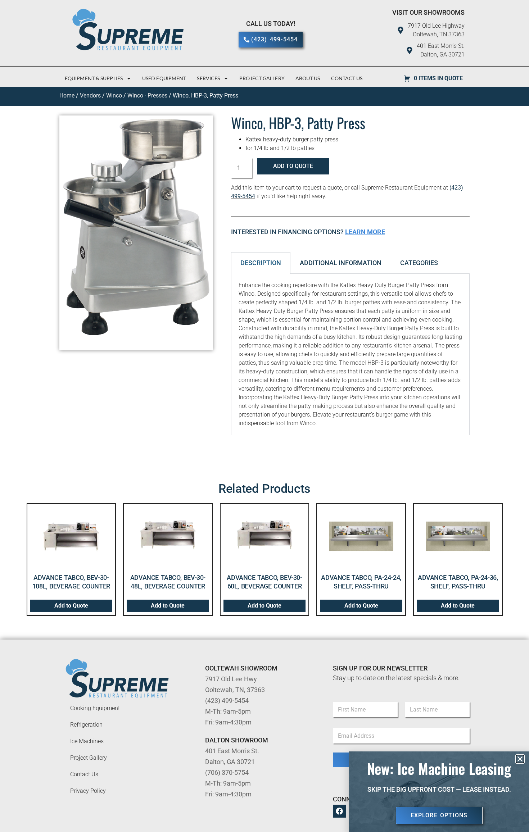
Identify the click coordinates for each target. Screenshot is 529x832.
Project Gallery (262, 78)
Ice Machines (87, 741)
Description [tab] (260, 263)
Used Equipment (164, 78)
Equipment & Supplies (94, 78)
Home (66, 95)
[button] (520, 759)
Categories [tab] (419, 263)
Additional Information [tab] (340, 263)
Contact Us (347, 78)
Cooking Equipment (95, 708)
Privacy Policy (88, 790)
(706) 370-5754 (227, 772)
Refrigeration (86, 724)
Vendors (90, 95)
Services (208, 78)
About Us (307, 78)
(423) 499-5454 (227, 700)
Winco (114, 95)
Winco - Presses (147, 95)
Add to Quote (293, 166)
